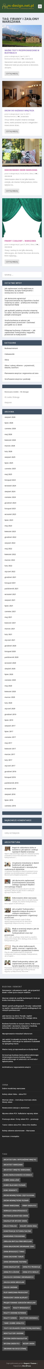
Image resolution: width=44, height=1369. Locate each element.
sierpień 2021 (10, 600)
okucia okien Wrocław (14, 1282)
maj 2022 (8, 549)
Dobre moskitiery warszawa (13, 1088)
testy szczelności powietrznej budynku (22, 1328)
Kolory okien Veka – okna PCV (14, 1094)
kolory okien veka (28, 1226)
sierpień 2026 (10, 417)
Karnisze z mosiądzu (10, 1136)
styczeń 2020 (10, 708)
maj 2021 (8, 617)
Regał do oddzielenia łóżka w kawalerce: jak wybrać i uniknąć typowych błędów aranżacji (25, 849)
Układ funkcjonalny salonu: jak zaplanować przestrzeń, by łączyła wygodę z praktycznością (25, 963)
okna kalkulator (11, 1267)
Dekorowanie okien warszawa (21, 170)
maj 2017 (8, 743)
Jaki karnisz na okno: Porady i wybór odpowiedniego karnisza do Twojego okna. (19, 1017)
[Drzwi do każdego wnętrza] (22, 94)
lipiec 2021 (9, 606)
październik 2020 (11, 657)
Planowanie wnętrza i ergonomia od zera (21, 373)
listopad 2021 (10, 583)
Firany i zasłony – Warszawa (20, 241)
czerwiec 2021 (10, 611)
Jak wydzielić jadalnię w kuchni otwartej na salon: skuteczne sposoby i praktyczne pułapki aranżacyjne (22, 312)
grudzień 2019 (10, 714)
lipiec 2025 (9, 463)
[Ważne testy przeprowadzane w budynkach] (22, 36)
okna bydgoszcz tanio (14, 1251)
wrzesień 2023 (10, 514)
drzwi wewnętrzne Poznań (16, 1200)
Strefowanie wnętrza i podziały (17, 379)
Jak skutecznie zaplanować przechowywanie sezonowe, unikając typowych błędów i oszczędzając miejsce (20, 883)
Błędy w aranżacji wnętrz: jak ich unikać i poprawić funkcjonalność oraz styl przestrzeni (22, 932)
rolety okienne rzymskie (15, 1313)
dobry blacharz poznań (14, 1185)
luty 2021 (8, 634)
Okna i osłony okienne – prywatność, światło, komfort (20, 366)
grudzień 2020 (10, 646)
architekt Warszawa (13, 1165)
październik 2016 (11, 783)
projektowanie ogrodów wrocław (19, 1303)
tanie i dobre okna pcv (14, 1323)
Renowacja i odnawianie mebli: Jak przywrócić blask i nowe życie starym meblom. (21, 991)
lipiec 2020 (9, 674)
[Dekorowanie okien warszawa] (22, 153)
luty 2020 (8, 703)
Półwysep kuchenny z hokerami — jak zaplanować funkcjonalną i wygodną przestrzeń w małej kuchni (20, 332)
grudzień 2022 (10, 537)
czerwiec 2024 (10, 497)
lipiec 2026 (9, 423)
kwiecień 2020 (10, 691)
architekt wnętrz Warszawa (17, 1170)
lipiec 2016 (9, 800)
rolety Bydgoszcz (21, 1308)
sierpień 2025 (10, 457)
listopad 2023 (10, 508)
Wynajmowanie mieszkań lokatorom (17, 1034)
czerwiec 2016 (10, 806)
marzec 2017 (10, 754)
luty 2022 (8, 566)
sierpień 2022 (10, 543)
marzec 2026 (10, 446)
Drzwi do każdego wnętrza (19, 110)
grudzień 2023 (10, 503)
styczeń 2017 (10, 766)
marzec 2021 (10, 629)
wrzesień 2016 (10, 788)
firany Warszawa (11, 1205)
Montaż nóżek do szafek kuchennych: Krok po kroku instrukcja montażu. (21, 999)
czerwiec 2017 (10, 737)
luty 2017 (8, 760)
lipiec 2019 (9, 720)
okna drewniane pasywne (15, 1262)
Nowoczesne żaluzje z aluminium (15, 1108)
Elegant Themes (30, 1363)
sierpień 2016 (10, 794)
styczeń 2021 (10, 640)
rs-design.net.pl (14, 56)
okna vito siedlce (31, 1272)
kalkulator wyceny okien (15, 1221)
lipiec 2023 (9, 520)
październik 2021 (11, 588)
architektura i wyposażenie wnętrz (20, 1159)
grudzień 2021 (10, 577)
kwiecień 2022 (10, 554)
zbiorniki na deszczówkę (15, 1349)
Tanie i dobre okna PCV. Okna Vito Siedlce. (19, 1125)
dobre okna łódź (11, 1180)
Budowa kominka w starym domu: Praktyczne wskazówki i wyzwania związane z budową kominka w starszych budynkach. (21, 1026)
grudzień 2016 (10, 771)
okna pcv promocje (31, 1267)
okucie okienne (10, 1287)
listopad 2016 (10, 777)
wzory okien (28, 1343)
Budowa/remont (10, 59)
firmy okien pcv (29, 1205)
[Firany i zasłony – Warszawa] (22, 218)
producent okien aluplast (16, 1297)
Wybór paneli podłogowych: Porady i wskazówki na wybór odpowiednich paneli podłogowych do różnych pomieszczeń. (21, 1008)
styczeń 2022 (10, 571)
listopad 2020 (10, 651)
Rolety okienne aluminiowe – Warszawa (18, 1131)
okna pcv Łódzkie (11, 1272)
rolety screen (10, 1318)
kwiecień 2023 (10, 531)
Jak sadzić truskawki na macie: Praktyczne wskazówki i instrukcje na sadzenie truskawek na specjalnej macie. (21, 1041)
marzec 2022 (10, 560)
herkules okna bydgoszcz (15, 1211)
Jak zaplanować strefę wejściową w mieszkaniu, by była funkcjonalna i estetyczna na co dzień (19, 290)
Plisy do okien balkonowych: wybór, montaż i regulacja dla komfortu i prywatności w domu (25, 948)
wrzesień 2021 (10, 594)
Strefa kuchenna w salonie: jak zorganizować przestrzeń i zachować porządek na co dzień (20, 322)
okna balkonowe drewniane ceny (19, 1246)
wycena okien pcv (11, 1343)
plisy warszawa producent (16, 1292)
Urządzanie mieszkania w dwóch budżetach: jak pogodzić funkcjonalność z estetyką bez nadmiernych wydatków (22, 866)
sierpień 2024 (10, 491)
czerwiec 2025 (10, 468)
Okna (18, 59)
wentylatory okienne (14, 1333)
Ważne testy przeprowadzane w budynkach (22, 51)
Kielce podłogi (10, 1226)
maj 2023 (8, 526)
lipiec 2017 (9, 731)
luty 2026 (8, 451)
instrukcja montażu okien (16, 1216)
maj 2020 (8, 686)
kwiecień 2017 (10, 749)
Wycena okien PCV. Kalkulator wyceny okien (20, 1113)
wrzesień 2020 (10, 663)
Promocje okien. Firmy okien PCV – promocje (20, 1119)
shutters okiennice (29, 1318)
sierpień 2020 (10, 668)
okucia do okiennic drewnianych (18, 1277)
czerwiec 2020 (10, 680)
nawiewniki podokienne (14, 1236)
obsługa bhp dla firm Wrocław (18, 1241)
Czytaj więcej (12, 73)
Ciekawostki (9, 354)
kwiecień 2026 (10, 440)
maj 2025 (8, 474)
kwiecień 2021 (10, 623)
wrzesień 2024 (10, 486)
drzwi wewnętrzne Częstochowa (19, 1195)
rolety (7, 1308)
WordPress (26, 1366)
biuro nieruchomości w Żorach (18, 1175)
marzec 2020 (10, 697)
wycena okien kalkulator (15, 1338)
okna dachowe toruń (13, 1257)
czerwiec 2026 (10, 428)
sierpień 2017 (10, 726)
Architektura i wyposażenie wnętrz (16, 1067)
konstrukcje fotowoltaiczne (17, 1231)
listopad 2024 (10, 480)
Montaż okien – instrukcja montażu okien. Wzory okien (19, 1101)
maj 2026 (8, 434)
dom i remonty (10, 1190)
